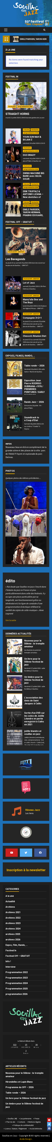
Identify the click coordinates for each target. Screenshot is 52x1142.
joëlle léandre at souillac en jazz (32, 732)
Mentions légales (34, 1122)
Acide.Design (26, 1139)
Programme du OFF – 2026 (20, 1087)
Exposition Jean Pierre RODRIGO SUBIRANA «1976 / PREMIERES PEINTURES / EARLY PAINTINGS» (34, 387)
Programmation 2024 (17, 983)
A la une (26, 130)
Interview (10, 967)
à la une (10, 49)
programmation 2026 (25, 106)
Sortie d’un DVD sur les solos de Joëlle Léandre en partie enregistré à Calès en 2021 (34, 719)
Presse (37, 1118)
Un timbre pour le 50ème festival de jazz (33, 680)
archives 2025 (13, 934)
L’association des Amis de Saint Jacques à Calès (33, 700)
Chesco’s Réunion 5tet (34, 336)
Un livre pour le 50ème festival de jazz (33, 662)
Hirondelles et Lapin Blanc (19, 1082)
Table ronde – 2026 (34, 365)
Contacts (21, 1122)
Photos (10, 471)
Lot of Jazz (29, 282)
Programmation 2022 (17, 972)
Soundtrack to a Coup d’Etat (31, 419)
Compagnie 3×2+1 (32, 318)
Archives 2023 (13, 923)
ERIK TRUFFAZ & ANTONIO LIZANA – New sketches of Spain (33, 195)
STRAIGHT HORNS (17, 114)
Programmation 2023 (17, 977)
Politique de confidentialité (23, 1125)
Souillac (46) (12, 1118)
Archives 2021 (13, 912)
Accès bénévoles (36, 1128)
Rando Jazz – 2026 (34, 402)
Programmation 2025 (17, 988)
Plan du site (10, 1122)
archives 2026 (13, 939)
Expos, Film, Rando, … (17, 945)
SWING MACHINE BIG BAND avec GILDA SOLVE (33, 176)
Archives (10, 907)
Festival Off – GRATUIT (18, 956)
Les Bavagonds (15, 259)
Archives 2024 (13, 928)
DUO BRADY (29, 155)
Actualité (10, 901)
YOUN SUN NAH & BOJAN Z (32, 138)
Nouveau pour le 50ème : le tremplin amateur (34, 643)
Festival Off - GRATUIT (16, 252)
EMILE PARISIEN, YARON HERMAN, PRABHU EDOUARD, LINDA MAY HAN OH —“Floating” (33, 215)
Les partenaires (25, 1118)
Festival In (12, 106)
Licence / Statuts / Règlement (16, 1128)
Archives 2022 (13, 917)
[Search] (44, 30)
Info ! (42, 129)
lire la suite (11, 620)
